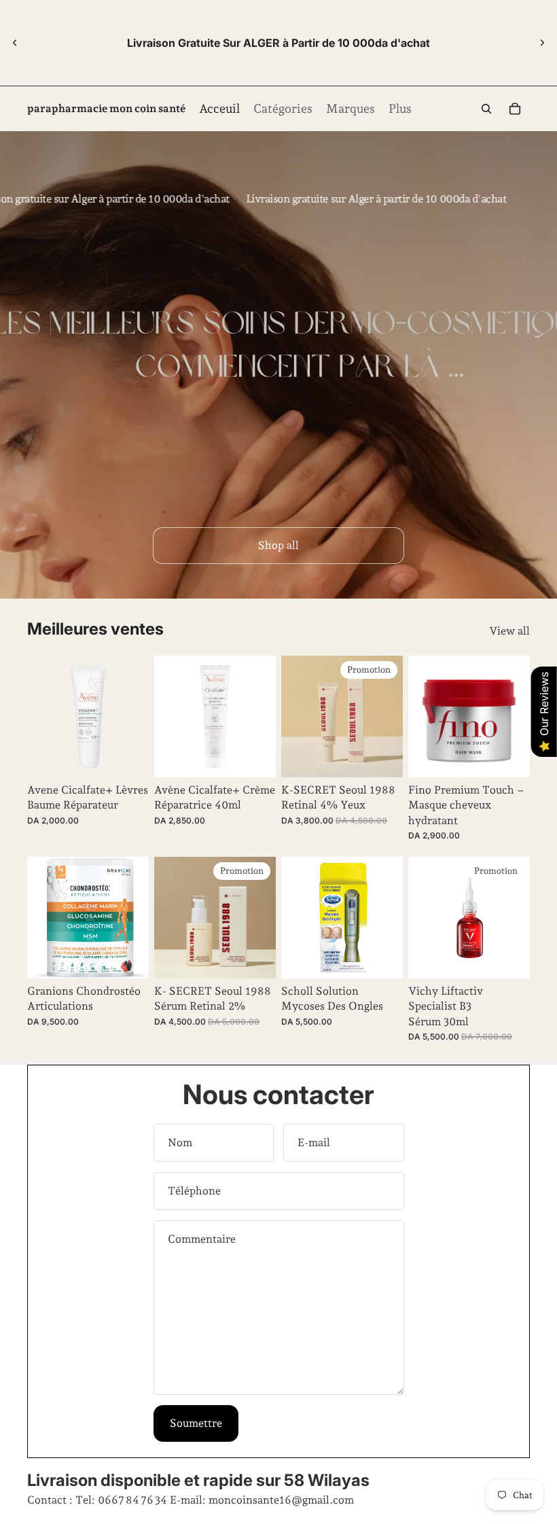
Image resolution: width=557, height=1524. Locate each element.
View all (509, 630)
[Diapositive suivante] (542, 43)
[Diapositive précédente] (15, 43)
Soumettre (196, 1423)
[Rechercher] (486, 109)
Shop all (278, 545)
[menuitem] (400, 109)
